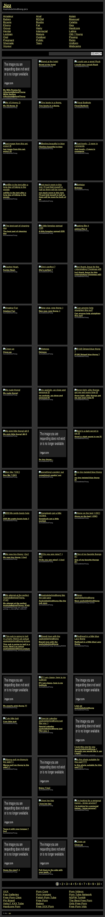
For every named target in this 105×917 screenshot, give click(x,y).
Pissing (73, 37)
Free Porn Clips (12, 897)
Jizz (7, 5)
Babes (7, 19)
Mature (40, 34)
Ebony (7, 25)
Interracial (42, 31)
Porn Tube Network (80, 894)
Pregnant (8, 40)
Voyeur (7, 46)
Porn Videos (76, 891)
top (10, 913)
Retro (72, 40)
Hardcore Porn (11, 906)
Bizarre (7, 22)
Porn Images (43, 894)
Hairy (39, 28)
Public (39, 40)
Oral (5, 37)
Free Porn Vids (78, 906)
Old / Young (76, 34)
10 (98, 884)
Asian (72, 16)
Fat (38, 25)
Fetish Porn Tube (46, 897)
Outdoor (41, 37)
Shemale (8, 43)
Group (7, 28)
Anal (38, 16)
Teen (39, 43)
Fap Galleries (11, 894)
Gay (71, 25)
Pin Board (9, 900)
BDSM (40, 19)
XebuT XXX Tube (13, 903)
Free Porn (42, 900)
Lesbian (8, 34)
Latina (72, 31)
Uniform (73, 43)
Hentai (7, 31)
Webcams (75, 46)
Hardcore (74, 28)
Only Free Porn (78, 903)
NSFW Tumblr (77, 897)
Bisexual (74, 19)
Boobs (40, 22)
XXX (5, 891)
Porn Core (42, 891)
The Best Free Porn (80, 900)
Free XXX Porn (45, 906)
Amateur (8, 16)
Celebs (73, 22)
